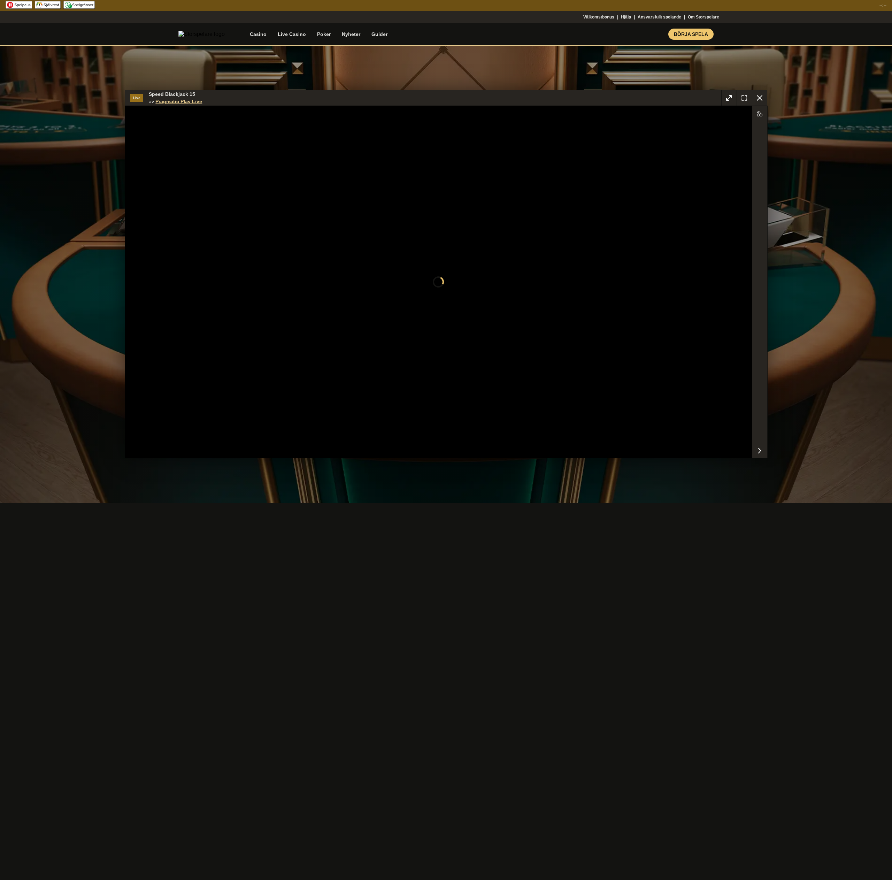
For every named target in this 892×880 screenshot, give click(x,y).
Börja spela (691, 34)
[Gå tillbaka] (759, 98)
